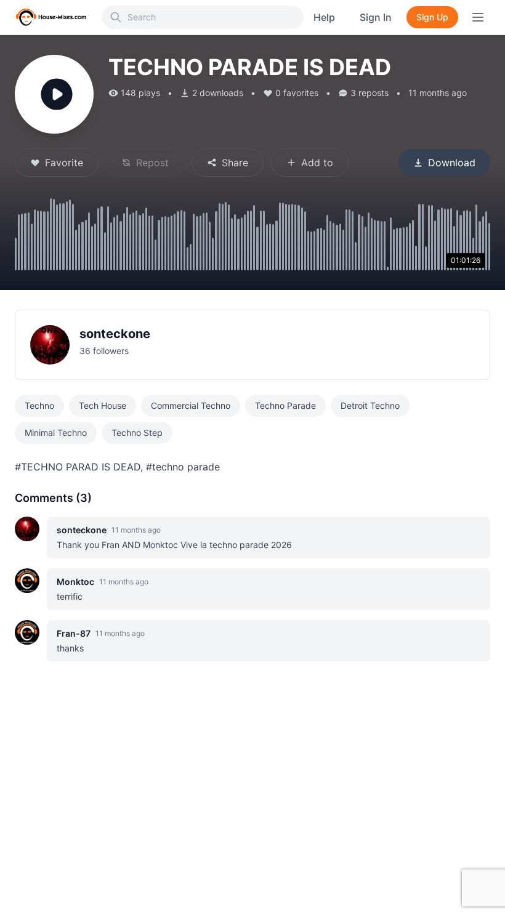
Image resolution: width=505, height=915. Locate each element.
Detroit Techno (370, 405)
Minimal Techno (56, 432)
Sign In (376, 17)
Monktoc (75, 581)
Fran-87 (74, 633)
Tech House (102, 405)
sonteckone (114, 333)
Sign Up (432, 17)
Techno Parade (285, 405)
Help (324, 17)
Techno (39, 405)
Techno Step (137, 432)
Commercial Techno (190, 405)
